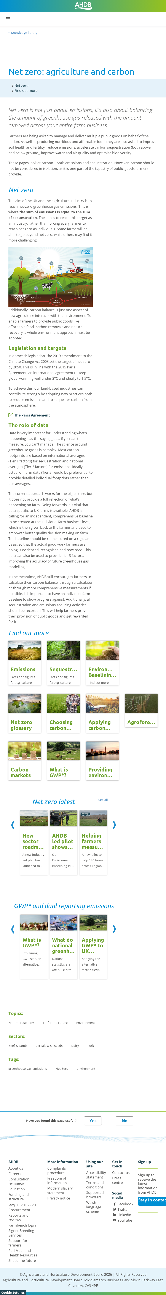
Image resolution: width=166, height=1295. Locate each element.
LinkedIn (124, 1214)
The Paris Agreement (32, 415)
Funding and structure (18, 1196)
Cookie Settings (13, 1292)
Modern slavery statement (60, 1190)
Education (16, 1189)
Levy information (22, 1204)
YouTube (125, 1220)
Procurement (19, 1209)
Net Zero (62, 1068)
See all (103, 800)
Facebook (125, 1204)
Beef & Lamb (17, 1046)
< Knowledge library (22, 33)
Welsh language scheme (93, 1207)
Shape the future (22, 1260)
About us (15, 1168)
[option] (34, 844)
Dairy (75, 1046)
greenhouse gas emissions (27, 1068)
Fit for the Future (55, 1023)
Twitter (123, 1209)
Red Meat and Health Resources (22, 1253)
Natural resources (21, 1023)
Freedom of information (57, 1180)
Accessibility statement (96, 1175)
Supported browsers (95, 1194)
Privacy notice (58, 1198)
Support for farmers (17, 1243)
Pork (91, 1046)
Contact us (121, 1172)
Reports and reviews (18, 1217)
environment (86, 1068)
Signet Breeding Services (21, 1233)
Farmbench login (22, 1225)
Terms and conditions (95, 1185)
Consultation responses (18, 1181)
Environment (85, 1023)
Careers (14, 1173)
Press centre (117, 1180)
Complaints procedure (56, 1170)
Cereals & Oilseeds (49, 1046)
